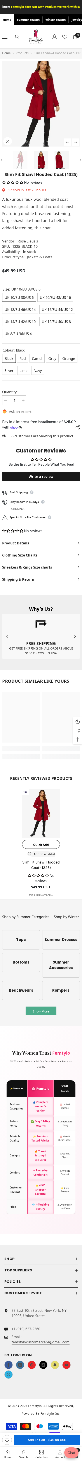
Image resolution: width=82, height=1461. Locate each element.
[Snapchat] (55, 1365)
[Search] (17, 36)
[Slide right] (74, 636)
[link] (41, 636)
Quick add (41, 845)
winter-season (55, 20)
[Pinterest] (32, 1365)
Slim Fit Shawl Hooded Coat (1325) (41, 865)
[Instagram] (20, 1365)
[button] (67, 142)
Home (7, 20)
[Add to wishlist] (7, 1440)
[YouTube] (66, 1365)
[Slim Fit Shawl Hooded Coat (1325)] (41, 813)
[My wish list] (64, 36)
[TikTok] (43, 1365)
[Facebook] (8, 1365)
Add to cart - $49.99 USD (47, 1440)
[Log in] (54, 36)
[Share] (76, 427)
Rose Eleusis (28, 241)
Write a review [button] (41, 476)
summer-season (28, 20)
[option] (41, 104)
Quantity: (9, 391)
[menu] (4, 36)
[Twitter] (8, 1374)
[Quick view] (25, 792)
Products (22, 53)
